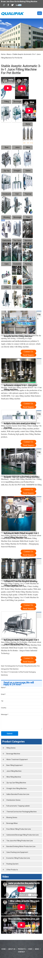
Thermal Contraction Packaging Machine (21, 812)
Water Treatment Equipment (17, 759)
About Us (11, 949)
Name (3, 687)
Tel (2, 701)
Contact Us (28, 351)
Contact (21, 952)
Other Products (12, 870)
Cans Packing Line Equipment (17, 852)
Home (3, 54)
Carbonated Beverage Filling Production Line (22, 835)
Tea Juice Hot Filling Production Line (19, 841)
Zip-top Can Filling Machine (16, 783)
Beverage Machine (13, 754)
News (9, 54)
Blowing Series (11, 817)
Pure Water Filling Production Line (18, 829)
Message (4, 714)
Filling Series (10, 748)
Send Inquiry (28, 355)
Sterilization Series (13, 800)
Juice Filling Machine (13, 771)
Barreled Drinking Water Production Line (20, 846)
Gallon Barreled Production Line (17, 794)
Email (3, 694)
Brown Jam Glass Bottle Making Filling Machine (19, 1)
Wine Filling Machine (13, 777)
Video (5, 876)
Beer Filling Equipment (14, 765)
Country (3, 708)
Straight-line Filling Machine (16, 788)
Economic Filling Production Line (18, 858)
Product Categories (13, 741)
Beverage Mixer (12, 823)
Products (22, 949)
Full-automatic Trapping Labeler (18, 806)
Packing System (12, 864)
